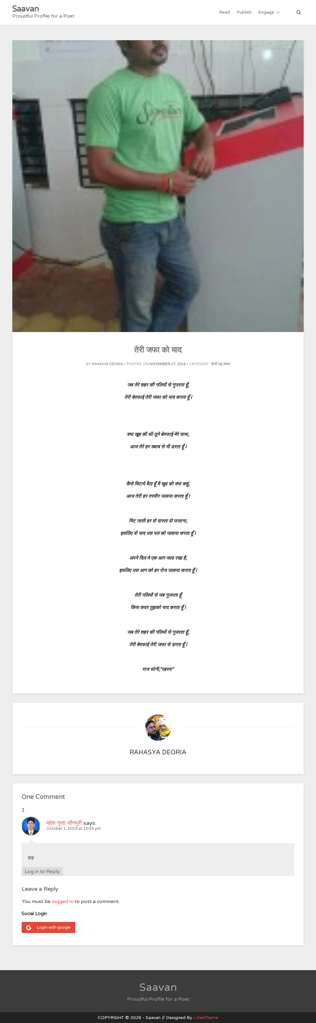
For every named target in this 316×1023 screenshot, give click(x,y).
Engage (266, 12)
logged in (62, 901)
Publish (244, 12)
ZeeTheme (207, 1017)
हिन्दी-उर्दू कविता (220, 364)
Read (224, 12)
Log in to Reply (42, 871)
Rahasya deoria (107, 364)
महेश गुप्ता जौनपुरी (64, 823)
